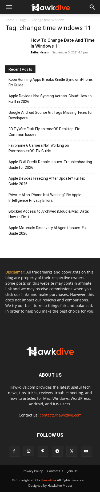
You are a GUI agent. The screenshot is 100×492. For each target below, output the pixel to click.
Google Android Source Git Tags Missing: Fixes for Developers (51, 115)
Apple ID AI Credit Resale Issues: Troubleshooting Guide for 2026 (50, 165)
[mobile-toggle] (9, 7)
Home (9, 20)
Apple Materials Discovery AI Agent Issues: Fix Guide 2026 (47, 231)
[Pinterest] (43, 451)
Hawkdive (48, 480)
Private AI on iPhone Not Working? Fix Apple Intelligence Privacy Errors (45, 198)
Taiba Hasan (40, 52)
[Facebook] (14, 451)
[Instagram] (28, 451)
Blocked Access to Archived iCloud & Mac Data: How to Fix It (49, 214)
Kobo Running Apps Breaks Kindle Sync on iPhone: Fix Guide (51, 82)
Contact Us (55, 471)
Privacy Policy (33, 471)
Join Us (72, 471)
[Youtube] (86, 451)
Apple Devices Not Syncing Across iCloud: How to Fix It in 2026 (50, 99)
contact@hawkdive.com (61, 415)
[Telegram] (57, 451)
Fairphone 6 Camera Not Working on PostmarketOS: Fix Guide (39, 148)
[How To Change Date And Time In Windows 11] (16, 47)
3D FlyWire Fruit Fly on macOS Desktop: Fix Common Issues (44, 132)
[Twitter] (71, 451)
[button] (92, 7)
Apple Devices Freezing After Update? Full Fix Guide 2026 (47, 181)
